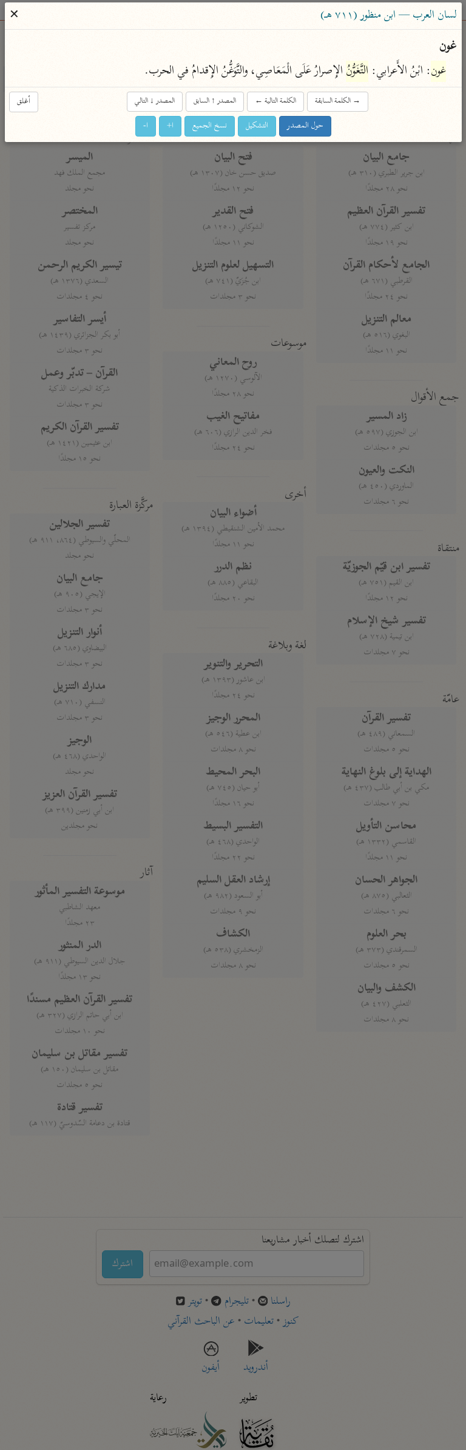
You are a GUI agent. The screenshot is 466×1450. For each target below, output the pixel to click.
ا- (145, 126)
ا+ (170, 126)
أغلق (23, 102)
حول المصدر (305, 126)
